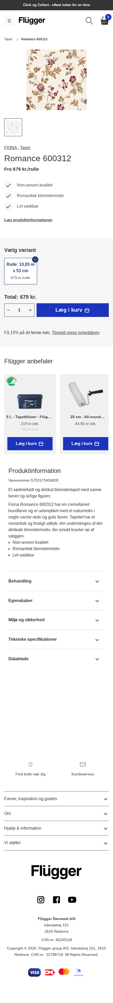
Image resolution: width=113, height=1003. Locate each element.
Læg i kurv (69, 310)
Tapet (25, 147)
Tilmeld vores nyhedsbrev (76, 332)
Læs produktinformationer (28, 220)
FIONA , (11, 147)
